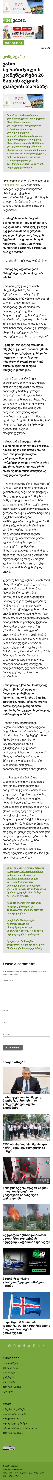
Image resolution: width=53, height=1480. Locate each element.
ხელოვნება (9, 1382)
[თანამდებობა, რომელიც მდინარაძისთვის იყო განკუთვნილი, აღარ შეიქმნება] (26, 1080)
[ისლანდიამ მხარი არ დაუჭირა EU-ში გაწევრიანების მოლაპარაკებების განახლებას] (26, 1305)
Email (5, 1022)
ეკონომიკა (9, 1372)
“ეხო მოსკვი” (11, 185)
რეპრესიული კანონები (15, 1423)
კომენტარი (14, 56)
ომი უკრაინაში (11, 1418)
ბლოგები (8, 1391)
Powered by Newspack (12, 1469)
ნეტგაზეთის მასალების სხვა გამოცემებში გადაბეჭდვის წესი (23, 1474)
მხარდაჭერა (13, 42)
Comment (8, 980)
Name (5, 1010)
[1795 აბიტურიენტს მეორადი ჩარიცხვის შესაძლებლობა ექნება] (26, 1127)
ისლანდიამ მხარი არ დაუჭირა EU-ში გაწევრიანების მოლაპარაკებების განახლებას (26, 1327)
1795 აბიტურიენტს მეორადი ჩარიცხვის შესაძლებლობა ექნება (25, 1147)
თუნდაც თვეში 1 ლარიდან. (23, 934)
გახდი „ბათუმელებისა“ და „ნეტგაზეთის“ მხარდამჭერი (25, 927)
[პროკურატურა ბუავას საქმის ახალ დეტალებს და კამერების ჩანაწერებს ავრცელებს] (26, 1171)
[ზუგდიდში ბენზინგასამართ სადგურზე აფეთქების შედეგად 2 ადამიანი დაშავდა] (26, 1218)
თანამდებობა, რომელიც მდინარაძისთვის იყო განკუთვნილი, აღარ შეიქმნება (22, 1102)
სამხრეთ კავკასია (13, 1386)
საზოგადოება (10, 1368)
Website (6, 1034)
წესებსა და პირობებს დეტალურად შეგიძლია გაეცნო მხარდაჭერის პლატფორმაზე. (26, 945)
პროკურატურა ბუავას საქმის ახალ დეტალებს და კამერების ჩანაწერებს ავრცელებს (25, 1193)
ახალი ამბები (10, 1363)
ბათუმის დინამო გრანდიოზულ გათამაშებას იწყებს (24, 1282)
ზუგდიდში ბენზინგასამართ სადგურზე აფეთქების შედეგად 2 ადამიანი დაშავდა (26, 1238)
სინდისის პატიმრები (14, 1409)
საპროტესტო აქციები (14, 1414)
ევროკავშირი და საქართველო (20, 1428)
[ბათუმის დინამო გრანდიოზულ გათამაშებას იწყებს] (26, 1262)
